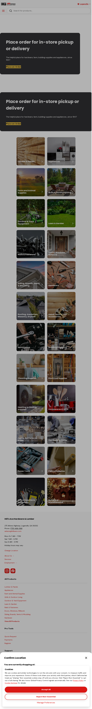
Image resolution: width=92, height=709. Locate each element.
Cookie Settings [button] (11, 683)
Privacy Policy (78, 680)
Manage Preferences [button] (46, 702)
